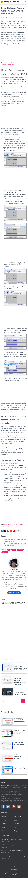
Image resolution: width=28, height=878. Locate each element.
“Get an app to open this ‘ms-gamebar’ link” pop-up (14, 856)
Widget (16, 831)
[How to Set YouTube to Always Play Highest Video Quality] (7, 733)
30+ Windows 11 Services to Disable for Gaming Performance (19, 719)
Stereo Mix (16, 79)
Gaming (4, 820)
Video (3, 831)
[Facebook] (2, 531)
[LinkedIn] (8, 531)
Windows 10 (20, 549)
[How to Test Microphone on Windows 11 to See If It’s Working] (7, 679)
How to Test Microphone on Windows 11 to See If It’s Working (20, 681)
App (9, 549)
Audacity (18, 138)
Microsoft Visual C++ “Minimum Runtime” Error (12, 850)
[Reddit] (11, 531)
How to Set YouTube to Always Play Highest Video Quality (19, 732)
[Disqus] (14, 615)
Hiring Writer (14, 869)
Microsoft (16, 823)
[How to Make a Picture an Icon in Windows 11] (7, 769)
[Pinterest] (14, 531)
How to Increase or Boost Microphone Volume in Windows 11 (20, 693)
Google (4, 823)
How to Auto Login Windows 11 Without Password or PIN (19, 744)
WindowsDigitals (5, 785)
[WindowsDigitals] (10, 2)
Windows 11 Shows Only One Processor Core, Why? (13, 845)
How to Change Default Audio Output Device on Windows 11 (20, 669)
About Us (5, 866)
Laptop (13, 549)
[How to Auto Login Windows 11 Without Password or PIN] (7, 745)
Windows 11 (4, 552)
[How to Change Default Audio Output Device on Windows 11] (7, 667)
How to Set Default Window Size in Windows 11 (12, 839)
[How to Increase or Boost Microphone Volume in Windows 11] (7, 691)
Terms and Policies (21, 866)
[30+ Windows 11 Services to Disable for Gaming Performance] (7, 720)
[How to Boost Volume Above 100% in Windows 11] (7, 757)
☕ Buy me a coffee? (14, 592)
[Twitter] (5, 531)
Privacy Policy (12, 866)
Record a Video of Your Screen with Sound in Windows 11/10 (13, 63)
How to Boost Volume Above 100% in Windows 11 (19, 756)
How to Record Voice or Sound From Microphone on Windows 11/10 (13, 43)
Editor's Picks (17, 820)
